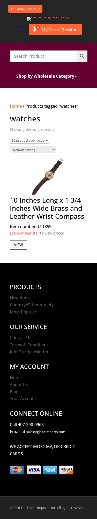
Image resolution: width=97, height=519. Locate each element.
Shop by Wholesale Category (45, 76)
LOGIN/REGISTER (25, 8)
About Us (19, 385)
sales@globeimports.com (45, 431)
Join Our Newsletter (29, 352)
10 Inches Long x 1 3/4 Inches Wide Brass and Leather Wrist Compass (47, 208)
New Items (20, 298)
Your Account (23, 398)
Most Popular (23, 312)
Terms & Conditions (29, 345)
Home (16, 106)
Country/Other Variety (32, 305)
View (18, 244)
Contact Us (20, 337)
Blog (14, 391)
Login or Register (24, 233)
